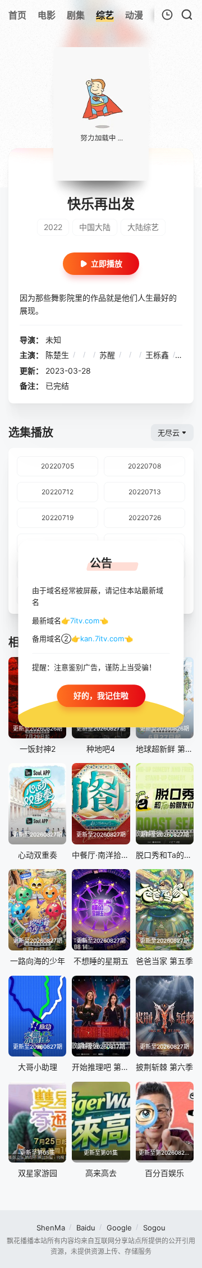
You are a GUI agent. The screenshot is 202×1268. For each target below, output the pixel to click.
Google (119, 1227)
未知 (53, 339)
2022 (53, 227)
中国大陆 (95, 227)
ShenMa (50, 1227)
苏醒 (107, 355)
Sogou (154, 1227)
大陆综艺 (143, 227)
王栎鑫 (157, 355)
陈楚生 (57, 355)
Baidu (85, 1227)
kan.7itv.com (102, 639)
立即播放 (106, 263)
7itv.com (84, 620)
